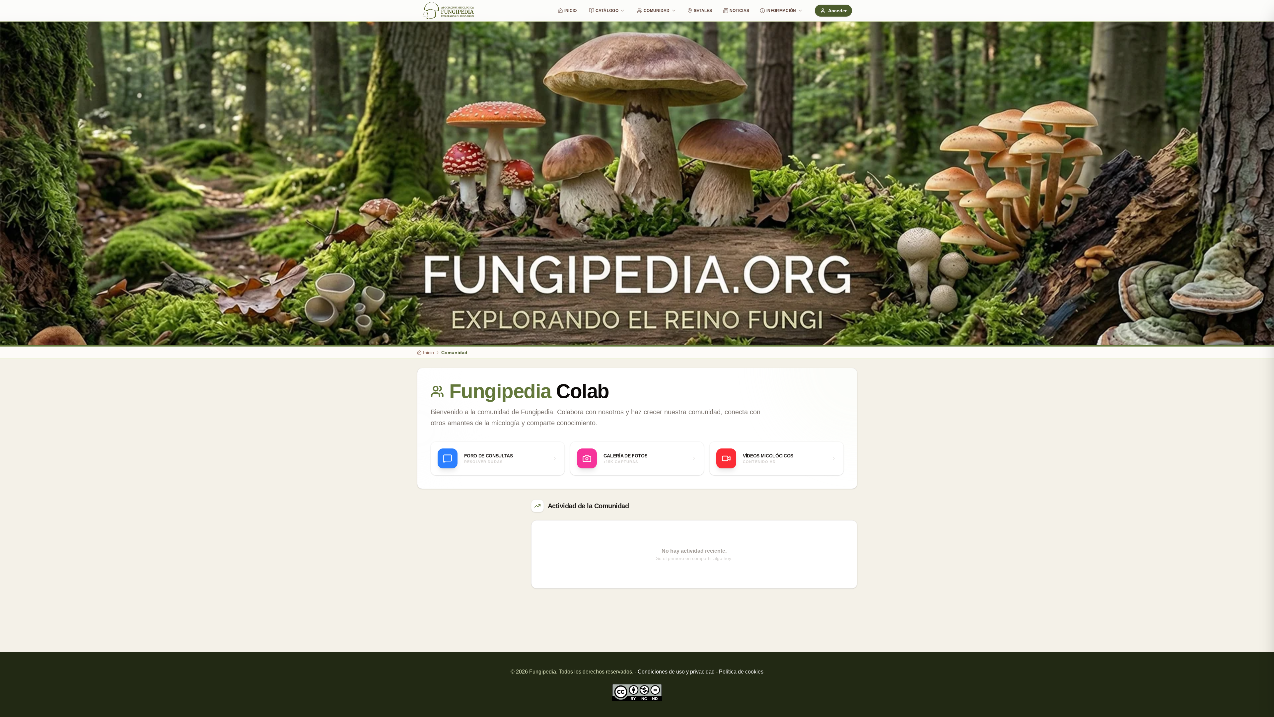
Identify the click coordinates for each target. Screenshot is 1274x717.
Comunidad (657, 10)
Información (781, 10)
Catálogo (607, 10)
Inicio (570, 10)
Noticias (739, 10)
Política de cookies (741, 672)
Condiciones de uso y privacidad (676, 672)
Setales (703, 10)
